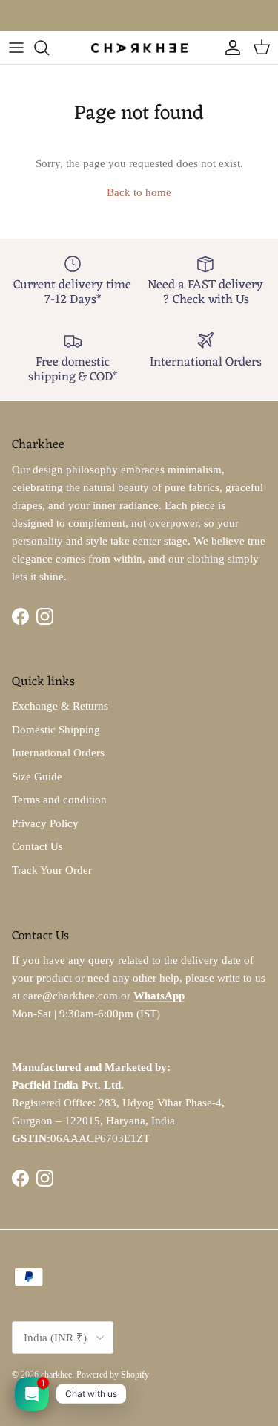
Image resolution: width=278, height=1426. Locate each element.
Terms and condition (59, 800)
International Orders (58, 753)
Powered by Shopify (112, 1375)
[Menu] (16, 47)
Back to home (139, 192)
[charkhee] (139, 47)
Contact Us (37, 846)
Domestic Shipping (56, 730)
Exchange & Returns (60, 706)
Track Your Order (52, 870)
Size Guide (37, 776)
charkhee (56, 1375)
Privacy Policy (45, 823)
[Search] (49, 47)
